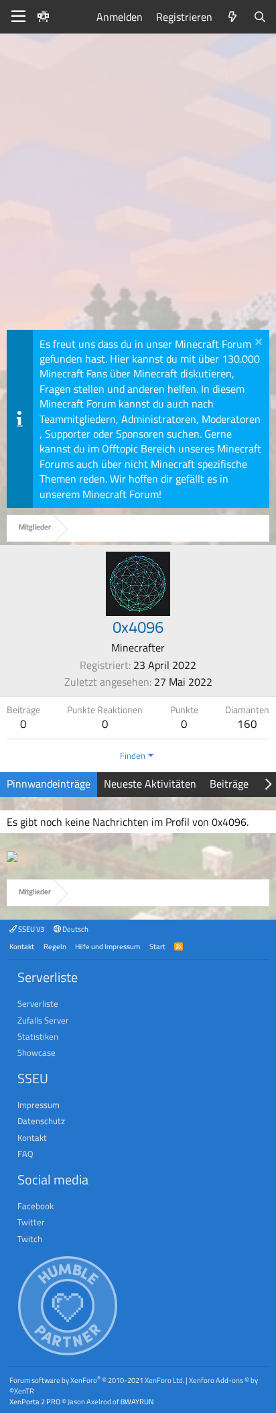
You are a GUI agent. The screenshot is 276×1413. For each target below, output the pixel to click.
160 (247, 724)
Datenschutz (41, 1120)
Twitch (29, 1238)
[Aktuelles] (233, 16)
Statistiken (37, 1036)
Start (157, 946)
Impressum (38, 1104)
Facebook (35, 1206)
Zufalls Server (43, 1020)
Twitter (31, 1222)
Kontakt (21, 946)
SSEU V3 (30, 928)
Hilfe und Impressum (107, 946)
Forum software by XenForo (96, 1380)
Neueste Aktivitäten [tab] (150, 784)
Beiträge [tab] (229, 784)
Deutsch (74, 928)
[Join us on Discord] (12, 858)
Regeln (55, 946)
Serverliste (37, 1003)
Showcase (36, 1052)
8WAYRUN (137, 1401)
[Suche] (259, 16)
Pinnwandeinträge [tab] (48, 784)
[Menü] (18, 17)
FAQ (25, 1153)
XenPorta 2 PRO (34, 1401)
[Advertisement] (138, 185)
